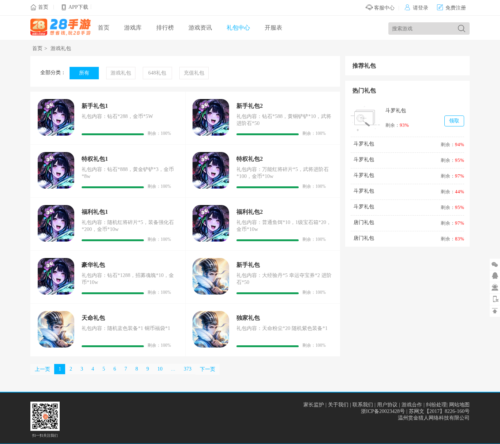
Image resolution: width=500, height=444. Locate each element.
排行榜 (165, 27)
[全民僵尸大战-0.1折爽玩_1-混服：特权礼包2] (211, 187)
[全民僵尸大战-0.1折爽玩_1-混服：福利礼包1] (56, 240)
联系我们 (362, 404)
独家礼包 (248, 318)
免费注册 (451, 8)
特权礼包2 (249, 159)
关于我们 (338, 404)
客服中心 (384, 8)
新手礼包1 (95, 106)
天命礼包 (93, 318)
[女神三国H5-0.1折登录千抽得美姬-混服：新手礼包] (211, 293)
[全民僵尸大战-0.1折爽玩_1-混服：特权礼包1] (56, 187)
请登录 (416, 8)
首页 (43, 7)
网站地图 (459, 404)
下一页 (207, 369)
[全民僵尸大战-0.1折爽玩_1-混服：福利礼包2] (211, 240)
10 (160, 369)
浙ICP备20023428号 (383, 411)
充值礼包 (194, 73)
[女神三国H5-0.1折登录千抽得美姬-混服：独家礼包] (211, 346)
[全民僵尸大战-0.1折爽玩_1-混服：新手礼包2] (211, 134)
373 (187, 369)
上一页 (42, 369)
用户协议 (387, 404)
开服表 (273, 27)
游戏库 (133, 27)
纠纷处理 (436, 404)
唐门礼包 (364, 222)
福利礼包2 (249, 212)
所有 (84, 73)
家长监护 (313, 404)
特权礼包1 (95, 159)
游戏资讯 (200, 27)
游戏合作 (412, 404)
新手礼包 (248, 265)
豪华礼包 (93, 265)
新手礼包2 (249, 106)
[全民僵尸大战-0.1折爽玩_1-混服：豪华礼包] (56, 293)
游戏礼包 (61, 48)
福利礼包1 (95, 212)
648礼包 (157, 73)
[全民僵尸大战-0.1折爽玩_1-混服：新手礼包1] (56, 134)
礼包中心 (238, 27)
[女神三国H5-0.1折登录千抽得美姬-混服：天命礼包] (56, 346)
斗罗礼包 (395, 110)
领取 (454, 121)
